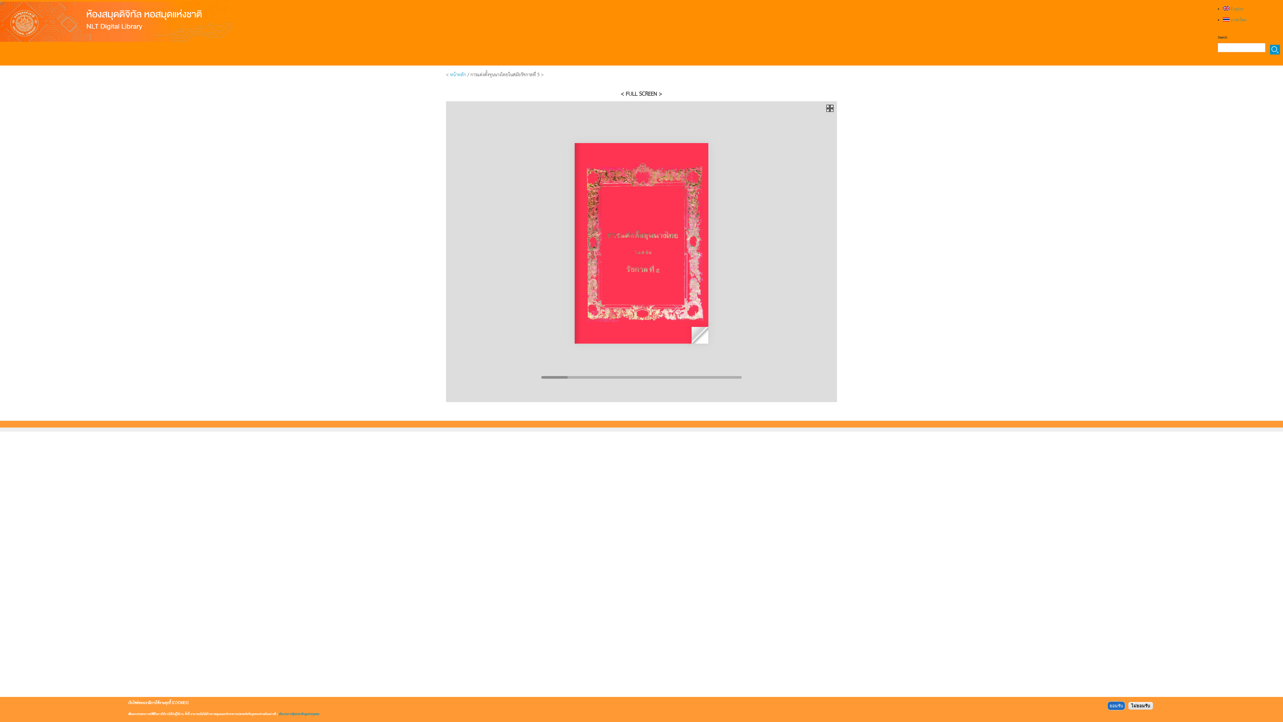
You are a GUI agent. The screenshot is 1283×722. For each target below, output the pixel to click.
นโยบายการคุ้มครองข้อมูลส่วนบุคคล (299, 714)
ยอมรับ (1116, 705)
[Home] (117, 22)
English (1237, 8)
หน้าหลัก (458, 74)
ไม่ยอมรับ (1140, 705)
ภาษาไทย (1238, 19)
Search (1222, 37)
